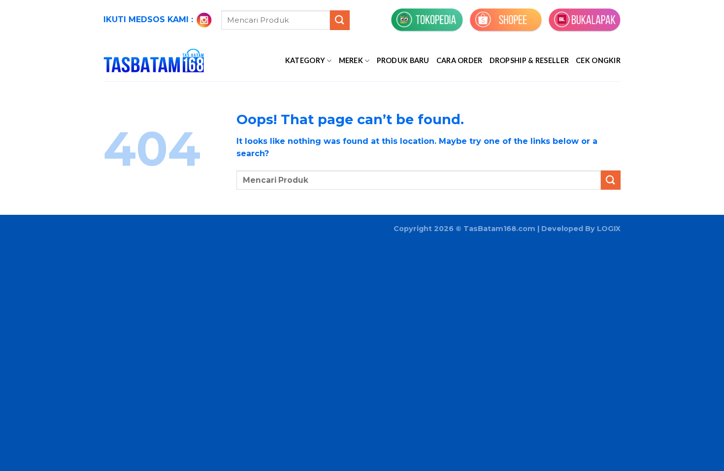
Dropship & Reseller (529, 60)
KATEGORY (305, 60)
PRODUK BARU (403, 60)
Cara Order (459, 60)
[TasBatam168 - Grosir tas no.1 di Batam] (153, 60)
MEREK (351, 60)
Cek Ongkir (598, 60)
